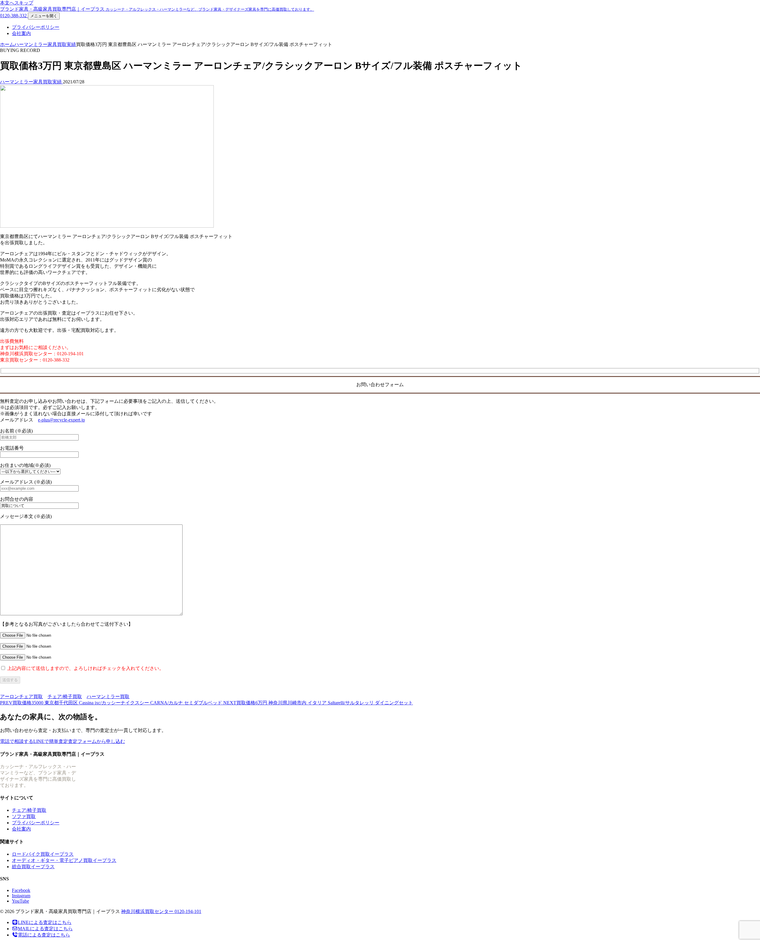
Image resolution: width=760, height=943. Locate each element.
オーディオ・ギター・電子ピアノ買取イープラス (64, 860)
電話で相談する (16, 741)
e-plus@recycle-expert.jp (61, 419)
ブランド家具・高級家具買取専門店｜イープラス (157, 9)
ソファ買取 (24, 816)
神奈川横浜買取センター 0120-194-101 (161, 911)
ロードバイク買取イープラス (43, 854)
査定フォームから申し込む (96, 741)
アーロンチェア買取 (21, 696)
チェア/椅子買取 (65, 696)
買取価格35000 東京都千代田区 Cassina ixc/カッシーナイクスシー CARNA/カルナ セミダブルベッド (111, 702)
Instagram (21, 895)
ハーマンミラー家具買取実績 (45, 44)
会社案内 (21, 33)
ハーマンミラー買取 (108, 696)
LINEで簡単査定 (50, 741)
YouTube (20, 901)
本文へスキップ (16, 2)
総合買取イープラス (33, 866)
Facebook (21, 890)
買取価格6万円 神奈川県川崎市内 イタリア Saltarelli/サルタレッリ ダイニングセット (318, 702)
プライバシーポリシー (35, 27)
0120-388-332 (14, 15)
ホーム (7, 44)
